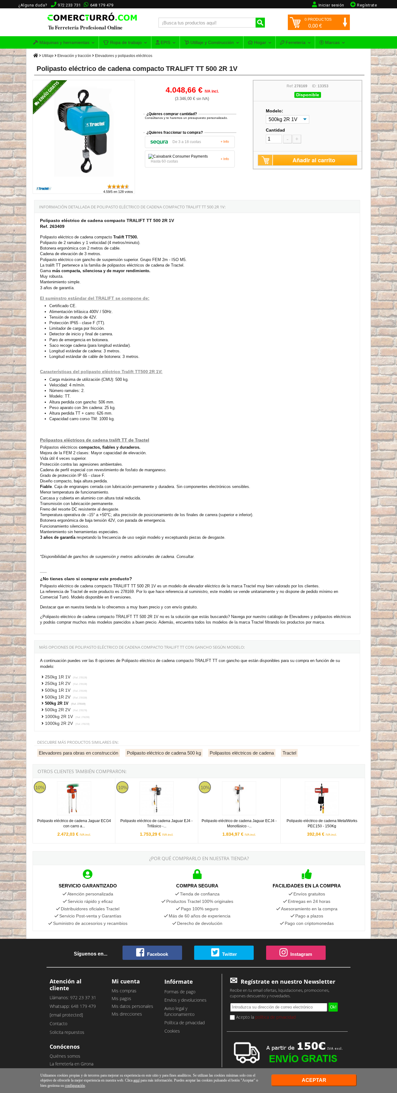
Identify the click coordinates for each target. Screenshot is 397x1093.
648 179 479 (102, 5)
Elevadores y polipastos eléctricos (123, 56)
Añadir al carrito (313, 160)
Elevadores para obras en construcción (78, 753)
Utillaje (48, 56)
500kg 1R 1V (66, 690)
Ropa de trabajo (125, 42)
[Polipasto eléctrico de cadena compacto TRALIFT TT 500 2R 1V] (84, 180)
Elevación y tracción (74, 56)
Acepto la (265, 1017)
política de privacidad (275, 1017)
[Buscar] (260, 23)
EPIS (164, 42)
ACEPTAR (314, 1080)
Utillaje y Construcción (211, 42)
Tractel (289, 753)
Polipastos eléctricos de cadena (242, 753)
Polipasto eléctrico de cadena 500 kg (164, 753)
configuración (75, 1085)
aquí (136, 1080)
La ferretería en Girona (71, 1064)
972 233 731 (69, 5)
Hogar (259, 42)
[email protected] (66, 1015)
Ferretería (295, 42)
